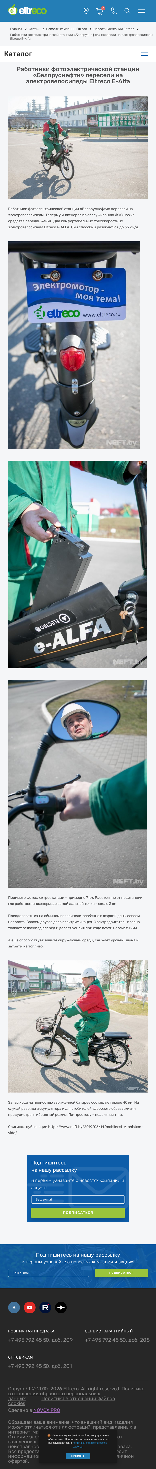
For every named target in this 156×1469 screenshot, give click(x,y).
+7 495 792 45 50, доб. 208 (117, 1340)
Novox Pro (46, 1410)
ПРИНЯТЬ (78, 1455)
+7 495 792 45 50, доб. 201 (40, 1366)
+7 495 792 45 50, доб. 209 (40, 1340)
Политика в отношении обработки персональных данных (76, 1393)
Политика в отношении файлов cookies (61, 1401)
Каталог (18, 54)
